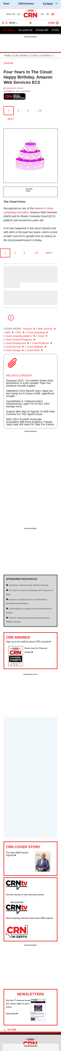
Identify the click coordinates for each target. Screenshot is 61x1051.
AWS (8, 332)
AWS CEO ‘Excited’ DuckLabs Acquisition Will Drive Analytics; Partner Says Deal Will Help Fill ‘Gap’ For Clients (30, 422)
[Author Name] (11, 280)
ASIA (8, 14)
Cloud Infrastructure (16, 343)
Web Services (45, 328)
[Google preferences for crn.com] (15, 96)
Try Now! (48, 3)
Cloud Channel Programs (19, 339)
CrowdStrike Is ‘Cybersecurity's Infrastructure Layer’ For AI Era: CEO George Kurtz (28, 404)
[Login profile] (57, 23)
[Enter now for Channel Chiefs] (16, 665)
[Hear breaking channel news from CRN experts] (17, 931)
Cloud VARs (33, 350)
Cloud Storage (13, 350)
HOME (7, 55)
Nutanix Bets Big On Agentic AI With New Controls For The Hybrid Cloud (30, 413)
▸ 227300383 (43, 55)
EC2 (19, 332)
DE (42, 14)
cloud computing (36, 332)
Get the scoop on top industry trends (25, 894)
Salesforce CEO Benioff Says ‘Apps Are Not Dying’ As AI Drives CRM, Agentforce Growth (30, 393)
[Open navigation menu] (5, 23)
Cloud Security (13, 346)
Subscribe (11, 1013)
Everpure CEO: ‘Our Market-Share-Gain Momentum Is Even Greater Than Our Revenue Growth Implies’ (29, 383)
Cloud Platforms (40, 343)
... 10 (38, 110)
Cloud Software (35, 346)
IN (14, 14)
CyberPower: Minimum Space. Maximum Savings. (29, 585)
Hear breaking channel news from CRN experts (29, 918)
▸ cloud (32, 55)
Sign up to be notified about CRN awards (27, 641)
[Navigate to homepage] (30, 17)
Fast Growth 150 (25, 30)
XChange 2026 (42, 30)
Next (11, 119)
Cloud (7, 63)
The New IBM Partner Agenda (17, 854)
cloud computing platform (18, 336)
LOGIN (51, 23)
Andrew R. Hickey (15, 88)
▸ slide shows (19, 55)
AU (18, 14)
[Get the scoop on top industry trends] (17, 908)
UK (47, 14)
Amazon (27, 328)
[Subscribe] (38, 1020)
